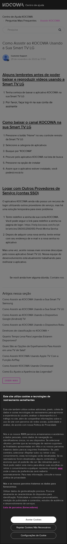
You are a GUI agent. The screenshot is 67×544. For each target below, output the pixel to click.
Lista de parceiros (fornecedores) (20, 507)
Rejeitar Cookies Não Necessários (33, 527)
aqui (60, 468)
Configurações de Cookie (33, 535)
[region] (33, 468)
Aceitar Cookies (33, 519)
